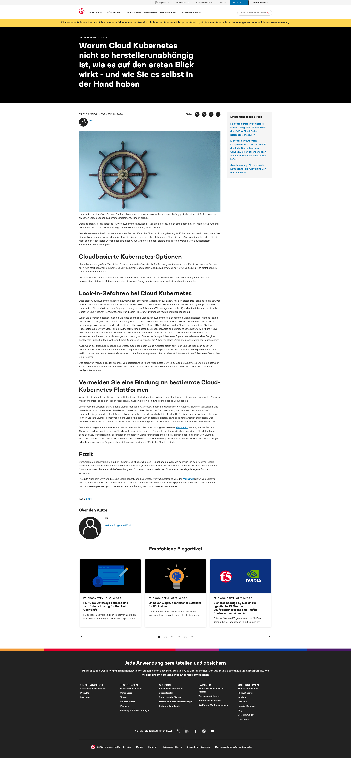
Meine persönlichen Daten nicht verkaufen (233, 747)
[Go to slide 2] (166, 637)
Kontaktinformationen (248, 688)
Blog (240, 710)
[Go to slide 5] (185, 637)
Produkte (84, 693)
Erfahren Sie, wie (258, 670)
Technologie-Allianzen (209, 696)
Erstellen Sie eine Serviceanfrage (175, 701)
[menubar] (175, 2)
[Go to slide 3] (172, 637)
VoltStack (188, 479)
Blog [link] (104, 37)
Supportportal (166, 693)
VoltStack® (182, 427)
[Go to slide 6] (192, 637)
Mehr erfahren (279, 23)
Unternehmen (87, 37)
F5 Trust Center (245, 693)
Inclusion (242, 701)
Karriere (242, 697)
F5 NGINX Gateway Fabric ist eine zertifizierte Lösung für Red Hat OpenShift (105, 606)
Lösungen (85, 697)
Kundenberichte (127, 701)
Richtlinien (152, 747)
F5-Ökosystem (158, 598)
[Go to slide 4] (179, 637)
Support (223, 2)
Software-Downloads (169, 706)
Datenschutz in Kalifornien (198, 747)
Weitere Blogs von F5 (116, 525)
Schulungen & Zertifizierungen (134, 710)
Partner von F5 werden (210, 700)
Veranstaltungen (246, 714)
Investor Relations (247, 706)
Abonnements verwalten (171, 688)
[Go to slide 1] (159, 637)
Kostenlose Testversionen (93, 688)
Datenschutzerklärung (172, 747)
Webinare (124, 706)
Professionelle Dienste (170, 697)
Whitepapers (126, 693)
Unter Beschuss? (260, 2)
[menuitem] (162, 2)
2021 (89, 499)
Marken (139, 747)
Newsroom (243, 719)
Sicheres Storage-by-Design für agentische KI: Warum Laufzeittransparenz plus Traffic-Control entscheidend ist (235, 608)
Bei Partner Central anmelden (213, 705)
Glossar (123, 697)
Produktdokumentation (131, 688)
